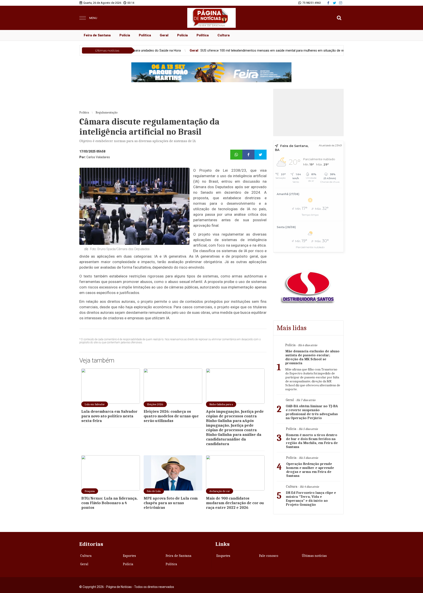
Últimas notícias (314, 556)
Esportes (129, 556)
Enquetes (223, 556)
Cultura (223, 35)
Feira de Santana (97, 35)
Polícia (124, 35)
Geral (164, 35)
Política (145, 35)
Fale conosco (268, 556)
